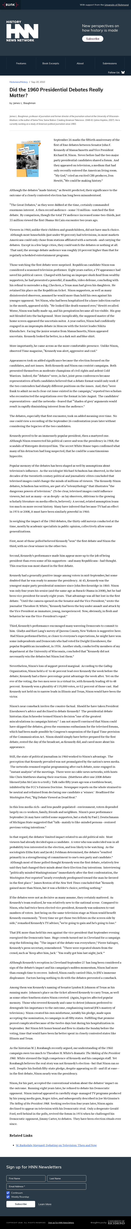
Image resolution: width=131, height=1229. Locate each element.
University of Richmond (116, 4)
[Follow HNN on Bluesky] (123, 72)
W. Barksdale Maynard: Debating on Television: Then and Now (56, 1145)
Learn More (44, 1204)
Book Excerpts (50, 63)
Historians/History (19, 82)
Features (21, 63)
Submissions (110, 63)
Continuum (17, 1192)
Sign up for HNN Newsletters (61, 1222)
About (80, 63)
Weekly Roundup (20, 1196)
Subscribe (92, 38)
